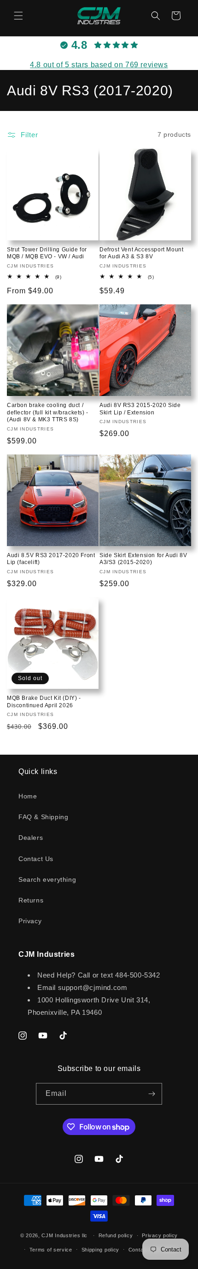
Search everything (47, 879)
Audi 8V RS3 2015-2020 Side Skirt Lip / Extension (140, 409)
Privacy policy (160, 1235)
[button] (18, 16)
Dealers (30, 837)
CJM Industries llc (64, 1235)
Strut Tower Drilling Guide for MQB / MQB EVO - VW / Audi (47, 253)
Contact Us (35, 858)
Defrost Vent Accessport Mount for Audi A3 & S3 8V (141, 253)
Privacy (29, 921)
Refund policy (116, 1235)
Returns (30, 900)
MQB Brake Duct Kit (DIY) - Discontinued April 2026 (44, 702)
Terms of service (50, 1249)
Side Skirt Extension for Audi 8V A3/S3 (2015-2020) (143, 559)
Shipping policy (101, 1249)
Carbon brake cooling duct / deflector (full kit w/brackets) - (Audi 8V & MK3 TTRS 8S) (47, 412)
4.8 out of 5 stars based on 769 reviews (99, 65)
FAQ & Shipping (43, 817)
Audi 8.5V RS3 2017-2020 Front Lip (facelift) (51, 559)
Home (27, 796)
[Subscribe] (151, 1094)
